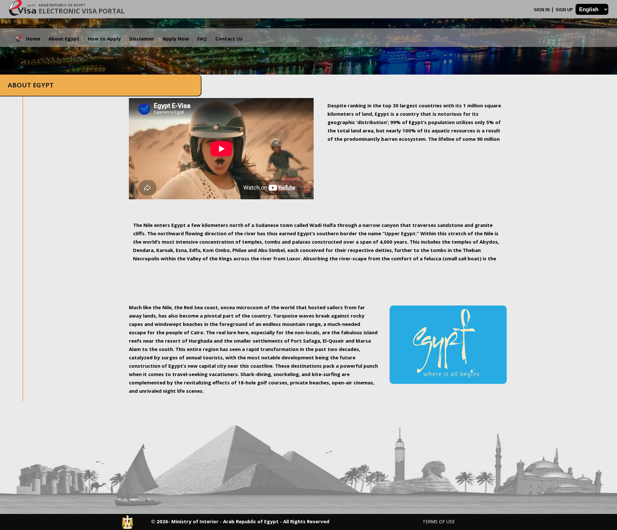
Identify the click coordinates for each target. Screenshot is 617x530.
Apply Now (176, 38)
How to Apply (104, 38)
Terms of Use (439, 521)
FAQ (202, 38)
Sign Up (565, 9)
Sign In (542, 9)
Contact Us (229, 38)
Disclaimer (141, 38)
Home (33, 38)
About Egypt (64, 38)
